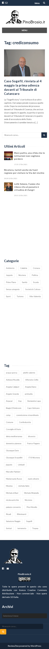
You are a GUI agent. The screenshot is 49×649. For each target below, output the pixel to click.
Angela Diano (30, 387)
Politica (35, 275)
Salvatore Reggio (13, 521)
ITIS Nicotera (34, 457)
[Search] (44, 135)
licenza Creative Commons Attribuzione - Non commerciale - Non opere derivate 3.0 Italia (24, 593)
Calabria (23, 268)
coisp (8, 415)
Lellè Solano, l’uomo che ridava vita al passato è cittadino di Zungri (27, 187)
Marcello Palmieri (13, 472)
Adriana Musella (12, 380)
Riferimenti (21, 514)
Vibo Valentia (35, 296)
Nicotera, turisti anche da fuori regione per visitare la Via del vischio (24, 171)
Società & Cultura (32, 289)
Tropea (35, 528)
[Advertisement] (24, 228)
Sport (8, 296)
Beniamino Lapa (34, 401)
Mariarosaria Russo (14, 479)
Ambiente (10, 268)
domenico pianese (13, 443)
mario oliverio (33, 479)
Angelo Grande (12, 394)
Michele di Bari (12, 493)
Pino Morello (32, 507)
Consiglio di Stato (13, 429)
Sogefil (29, 521)
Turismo (20, 296)
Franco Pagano (33, 443)
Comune (9, 422)
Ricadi (8, 514)
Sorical (9, 528)
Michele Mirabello (31, 493)
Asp (20, 401)
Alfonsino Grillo (31, 380)
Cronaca (36, 268)
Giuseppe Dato (12, 450)
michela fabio (23, 486)
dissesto (31, 436)
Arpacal (9, 401)
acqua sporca (11, 372)
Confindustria (25, 422)
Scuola (36, 282)
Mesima (9, 486)
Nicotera (22, 275)
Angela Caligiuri (12, 387)
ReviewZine (13, 646)
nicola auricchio (12, 500)
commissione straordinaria (27, 415)
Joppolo (9, 275)
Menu (37, 3)
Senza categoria (12, 289)
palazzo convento (13, 507)
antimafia (29, 394)
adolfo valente (29, 372)
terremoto (21, 528)
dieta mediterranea (14, 436)
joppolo (9, 464)
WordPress (36, 646)
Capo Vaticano (33, 408)
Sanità (24, 282)
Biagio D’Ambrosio (13, 408)
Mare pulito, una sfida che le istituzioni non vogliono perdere (29, 156)
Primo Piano (11, 282)
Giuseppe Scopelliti (14, 457)
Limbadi (21, 464)
